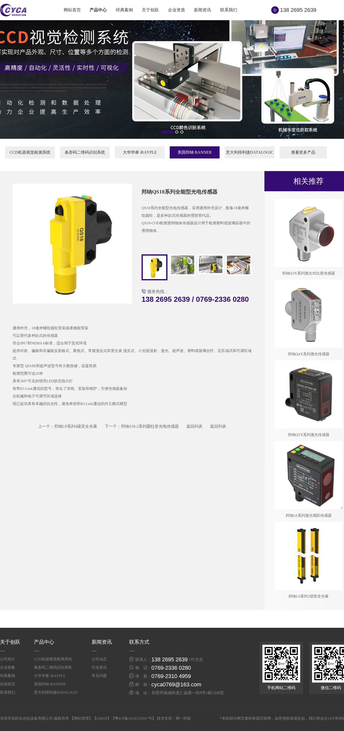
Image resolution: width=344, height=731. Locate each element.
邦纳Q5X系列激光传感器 (308, 435)
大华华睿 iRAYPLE (140, 152)
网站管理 (81, 718)
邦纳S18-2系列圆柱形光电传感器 (142, 426)
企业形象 (7, 667)
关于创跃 (150, 10)
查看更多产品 (303, 152)
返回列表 (194, 426)
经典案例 (124, 10)
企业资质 (176, 10)
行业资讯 (99, 667)
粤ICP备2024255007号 (133, 718)
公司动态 (99, 659)
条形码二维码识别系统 (85, 152)
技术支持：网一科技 (174, 718)
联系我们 (228, 10)
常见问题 (99, 676)
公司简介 (7, 659)
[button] (167, 131)
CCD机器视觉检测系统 (30, 152)
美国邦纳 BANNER (195, 152)
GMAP (101, 718)
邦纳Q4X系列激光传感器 (308, 354)
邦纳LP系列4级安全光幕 (67, 426)
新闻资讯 (202, 10)
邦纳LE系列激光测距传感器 (309, 515)
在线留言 (7, 684)
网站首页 (72, 10)
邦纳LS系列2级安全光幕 (308, 596)
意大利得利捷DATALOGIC (249, 152)
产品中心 (98, 10)
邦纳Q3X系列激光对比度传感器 (308, 273)
